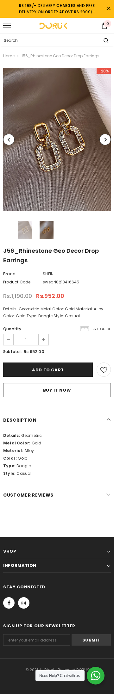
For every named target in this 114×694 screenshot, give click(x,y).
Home (9, 56)
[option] (57, 139)
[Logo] (53, 25)
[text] (57, 435)
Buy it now (57, 390)
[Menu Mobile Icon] (7, 25)
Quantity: (12, 329)
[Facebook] (9, 603)
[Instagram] (23, 603)
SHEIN (48, 273)
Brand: (9, 273)
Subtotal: (12, 351)
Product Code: (17, 282)
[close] (108, 9)
